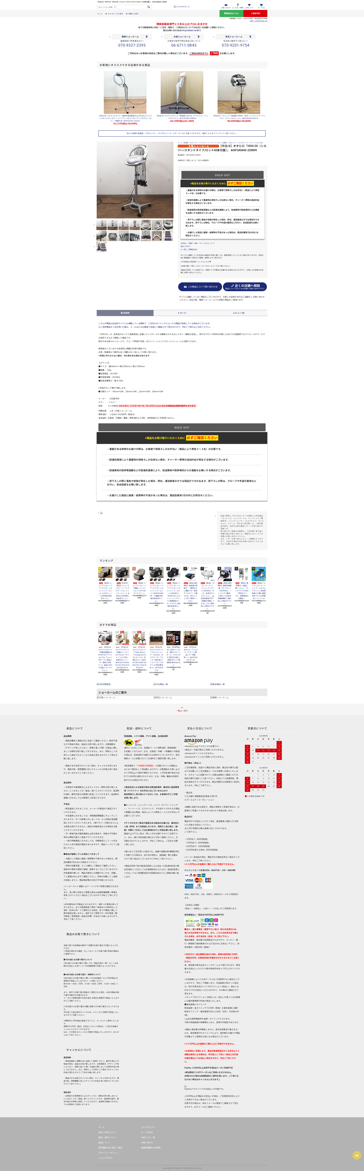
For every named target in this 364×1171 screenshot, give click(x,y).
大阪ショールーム (182, 37)
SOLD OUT (222, 175)
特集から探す (133, 14)
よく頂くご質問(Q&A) (189, 250)
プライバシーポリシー (108, 1153)
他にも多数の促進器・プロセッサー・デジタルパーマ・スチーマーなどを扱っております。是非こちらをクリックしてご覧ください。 (182, 133)
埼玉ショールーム (233, 37)
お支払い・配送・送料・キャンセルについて (198, 243)
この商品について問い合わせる (203, 287)
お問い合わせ (147, 1142)
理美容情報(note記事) (151, 1148)
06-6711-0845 (184, 45)
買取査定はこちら (231, 13)
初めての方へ (186, 246)
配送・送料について (107, 1137)
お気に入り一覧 (148, 1137)
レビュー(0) (239, 313)
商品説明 (125, 313)
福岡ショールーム (130, 37)
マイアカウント (148, 1127)
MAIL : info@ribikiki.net (258, 21)
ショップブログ (105, 1158)
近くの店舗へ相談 (244, 287)
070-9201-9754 (235, 45)
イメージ (182, 313)
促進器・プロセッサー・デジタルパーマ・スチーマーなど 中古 (242, 143)
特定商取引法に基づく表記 (110, 1148)
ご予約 (214, 53)
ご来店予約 (255, 13)
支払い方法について (107, 1132)
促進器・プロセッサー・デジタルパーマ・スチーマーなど (202, 143)
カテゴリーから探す (115, 14)
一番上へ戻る (182, 711)
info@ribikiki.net (189, 30)
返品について (104, 1142)
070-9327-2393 (132, 45)
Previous (101, 180)
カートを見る (147, 1132)
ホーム (100, 14)
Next (169, 180)
